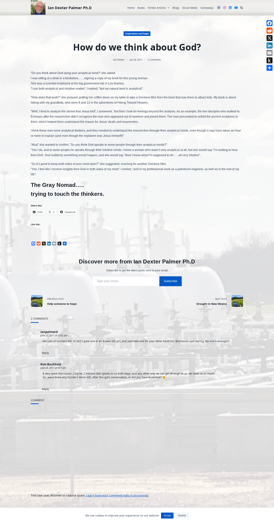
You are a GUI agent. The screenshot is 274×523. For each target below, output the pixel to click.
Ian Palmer (119, 59)
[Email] (269, 53)
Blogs (176, 8)
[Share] (269, 68)
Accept (167, 515)
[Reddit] (269, 30)
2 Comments (154, 59)
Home (131, 8)
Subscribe (170, 281)
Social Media (190, 8)
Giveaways (207, 8)
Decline (182, 515)
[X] (269, 38)
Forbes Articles (157, 8)
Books (141, 8)
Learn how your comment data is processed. (117, 495)
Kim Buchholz (50, 364)
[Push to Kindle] (269, 60)
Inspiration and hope (137, 33)
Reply (45, 353)
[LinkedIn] (269, 45)
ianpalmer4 (49, 332)
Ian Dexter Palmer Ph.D (70, 7)
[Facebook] (269, 23)
